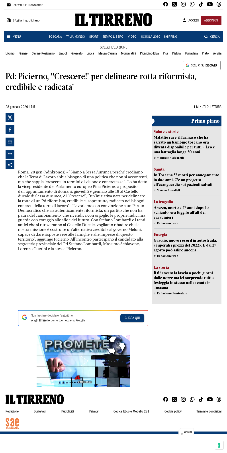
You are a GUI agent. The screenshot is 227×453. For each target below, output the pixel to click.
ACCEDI (193, 20)
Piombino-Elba (149, 53)
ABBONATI (211, 20)
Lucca (90, 53)
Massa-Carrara (107, 53)
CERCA (215, 37)
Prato (205, 53)
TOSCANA (55, 37)
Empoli (63, 53)
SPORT (93, 37)
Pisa (165, 53)
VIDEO (132, 37)
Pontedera (191, 53)
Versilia (217, 53)
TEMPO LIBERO (113, 37)
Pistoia (176, 53)
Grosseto (76, 53)
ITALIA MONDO (75, 37)
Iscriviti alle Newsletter (28, 5)
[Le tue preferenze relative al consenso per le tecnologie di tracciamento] (219, 445)
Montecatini (128, 53)
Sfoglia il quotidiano (26, 20)
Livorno (10, 53)
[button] (83, 361)
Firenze (23, 53)
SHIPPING (170, 37)
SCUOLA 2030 (150, 37)
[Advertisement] (51, 140)
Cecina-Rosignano (43, 53)
